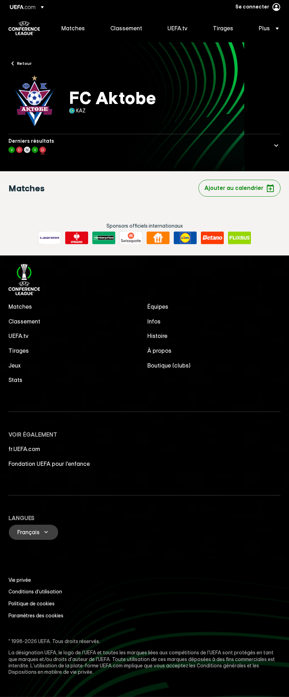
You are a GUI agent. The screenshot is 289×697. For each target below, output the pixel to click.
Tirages (18, 350)
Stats (15, 380)
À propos (159, 350)
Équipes (157, 306)
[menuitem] (77, 28)
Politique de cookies (31, 603)
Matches (20, 306)
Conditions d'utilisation (35, 591)
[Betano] (212, 238)
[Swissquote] (130, 238)
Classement (24, 321)
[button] (266, 28)
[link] (73, 28)
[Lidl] (185, 238)
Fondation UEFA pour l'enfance (49, 464)
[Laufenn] (49, 238)
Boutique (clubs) (169, 365)
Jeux (14, 365)
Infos (154, 321)
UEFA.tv (18, 336)
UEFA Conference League (24, 28)
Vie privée (19, 580)
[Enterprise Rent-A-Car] (103, 238)
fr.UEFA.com (24, 449)
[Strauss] (76, 238)
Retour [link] (24, 63)
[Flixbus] (239, 238)
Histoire (157, 336)
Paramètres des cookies (35, 615)
